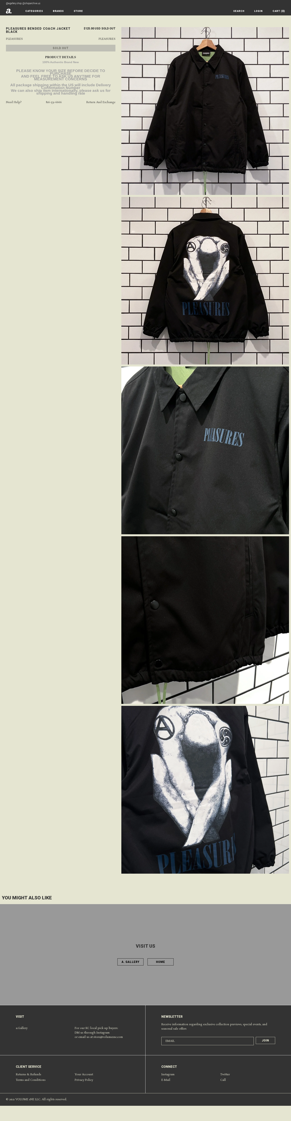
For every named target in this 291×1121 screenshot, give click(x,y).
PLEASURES (107, 39)
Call (223, 1080)
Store (78, 11)
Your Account (84, 1074)
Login (258, 11)
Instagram (168, 1074)
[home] (8, 11)
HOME (160, 961)
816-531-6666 (54, 102)
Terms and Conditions (31, 1080)
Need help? (14, 102)
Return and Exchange (100, 102)
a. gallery (130, 961)
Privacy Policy (84, 1080)
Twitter (225, 1074)
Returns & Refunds (28, 1074)
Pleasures (14, 39)
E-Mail (165, 1080)
